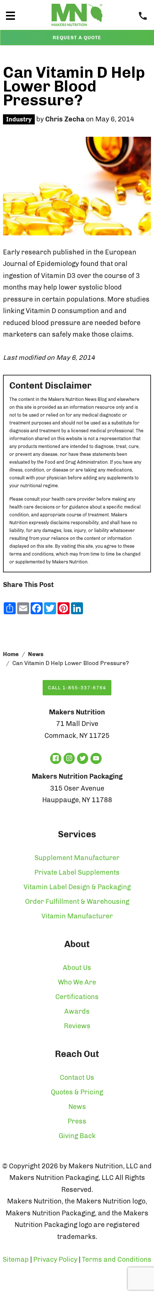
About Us (77, 968)
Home (11, 654)
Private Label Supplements (77, 872)
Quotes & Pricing (77, 1092)
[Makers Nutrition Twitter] (83, 758)
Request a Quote (77, 37)
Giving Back (77, 1136)
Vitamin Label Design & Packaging (77, 887)
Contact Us (77, 1077)
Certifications (77, 997)
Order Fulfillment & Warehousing (77, 901)
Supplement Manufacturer (77, 858)
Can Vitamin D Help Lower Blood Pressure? (74, 86)
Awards (77, 1011)
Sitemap (16, 1259)
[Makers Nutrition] (77, 28)
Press (77, 1121)
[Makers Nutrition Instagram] (69, 758)
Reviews (77, 1026)
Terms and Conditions (116, 1259)
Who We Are (77, 982)
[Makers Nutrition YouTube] (96, 758)
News (35, 654)
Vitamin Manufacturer (77, 916)
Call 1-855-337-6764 (77, 687)
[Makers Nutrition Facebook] (56, 758)
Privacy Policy (55, 1259)
